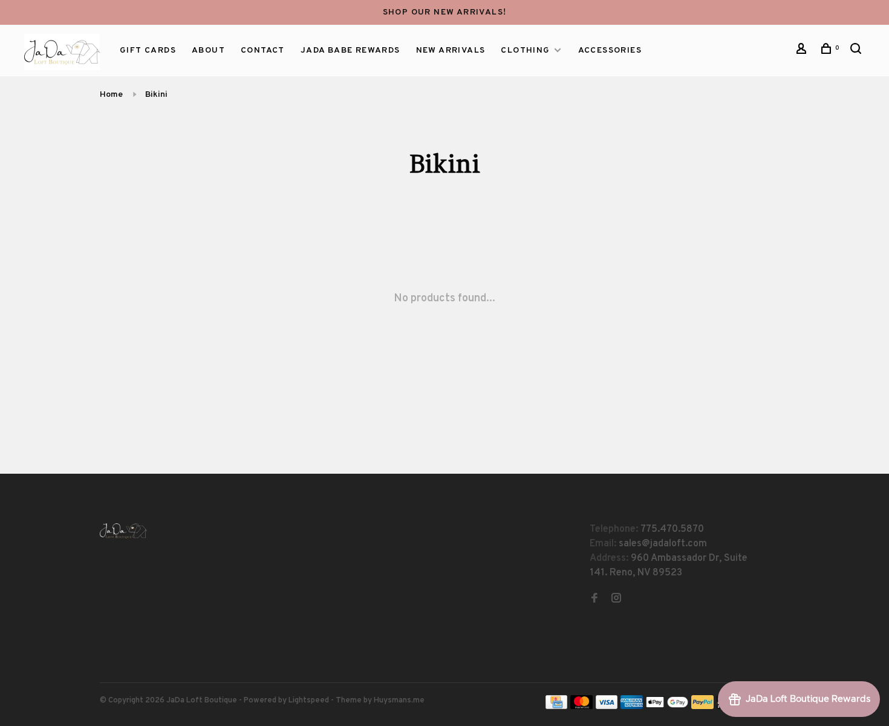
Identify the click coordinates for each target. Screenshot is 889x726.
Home (111, 95)
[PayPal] (702, 707)
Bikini (156, 95)
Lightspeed (308, 700)
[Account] (803, 51)
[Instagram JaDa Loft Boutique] (616, 600)
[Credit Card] (556, 707)
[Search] (857, 51)
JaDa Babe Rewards (350, 50)
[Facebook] (594, 600)
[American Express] (631, 707)
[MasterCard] (581, 707)
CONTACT (263, 50)
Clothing (525, 50)
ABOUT (208, 50)
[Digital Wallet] (667, 707)
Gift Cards (148, 50)
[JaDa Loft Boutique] (123, 531)
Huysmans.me (399, 700)
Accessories (610, 50)
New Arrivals (451, 50)
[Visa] (607, 707)
